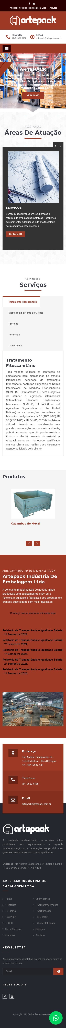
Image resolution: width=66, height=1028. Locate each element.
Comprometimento (47, 905)
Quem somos (43, 899)
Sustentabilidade (46, 923)
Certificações (44, 911)
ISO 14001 (42, 917)
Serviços (40, 929)
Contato (40, 935)
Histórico (11, 905)
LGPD (10, 923)
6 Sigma (11, 911)
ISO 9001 (12, 917)
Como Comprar (13, 929)
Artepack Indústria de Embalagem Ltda (28, 8)
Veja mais (33, 95)
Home (9, 899)
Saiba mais (15, 234)
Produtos (53, 8)
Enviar (58, 971)
